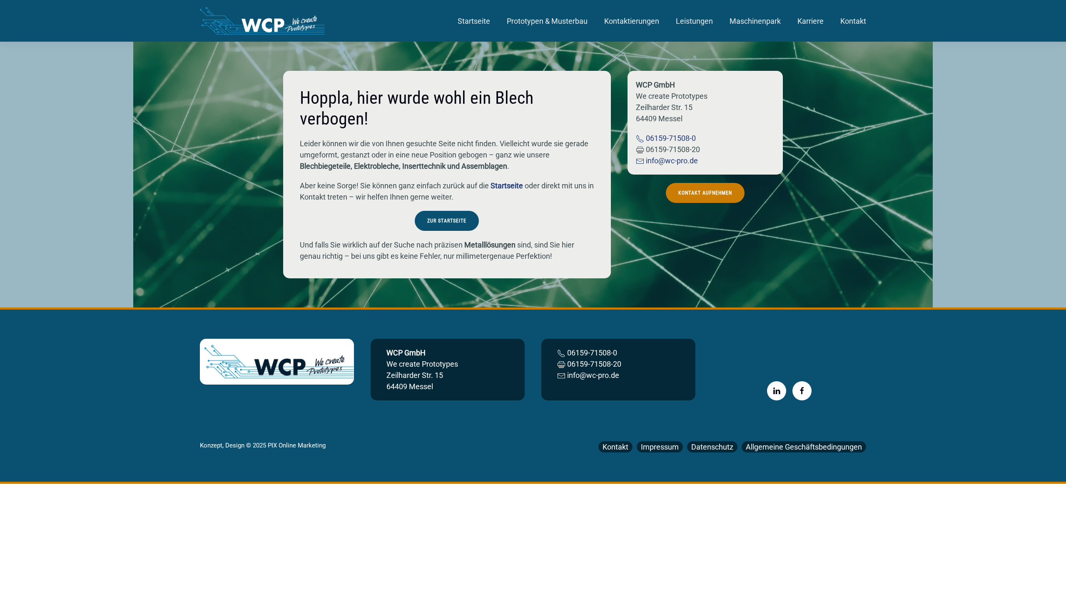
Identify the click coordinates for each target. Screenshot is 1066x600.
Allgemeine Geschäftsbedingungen (804, 446)
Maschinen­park (755, 21)
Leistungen (694, 21)
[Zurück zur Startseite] (263, 21)
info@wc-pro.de (671, 160)
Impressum (660, 446)
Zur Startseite (446, 221)
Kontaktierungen (631, 21)
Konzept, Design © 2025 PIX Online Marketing (263, 445)
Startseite (474, 21)
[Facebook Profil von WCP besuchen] (802, 390)
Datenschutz (712, 446)
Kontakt (853, 21)
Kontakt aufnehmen (705, 193)
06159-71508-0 (670, 138)
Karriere (810, 21)
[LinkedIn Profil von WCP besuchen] (776, 390)
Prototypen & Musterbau (547, 21)
